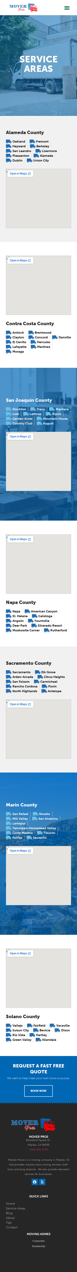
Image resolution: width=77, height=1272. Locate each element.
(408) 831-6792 (38, 1149)
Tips (9, 1222)
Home (10, 1203)
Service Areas (15, 1208)
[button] (67, 8)
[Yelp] (42, 1182)
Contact (11, 1227)
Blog (9, 1213)
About (10, 1218)
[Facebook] (35, 1182)
